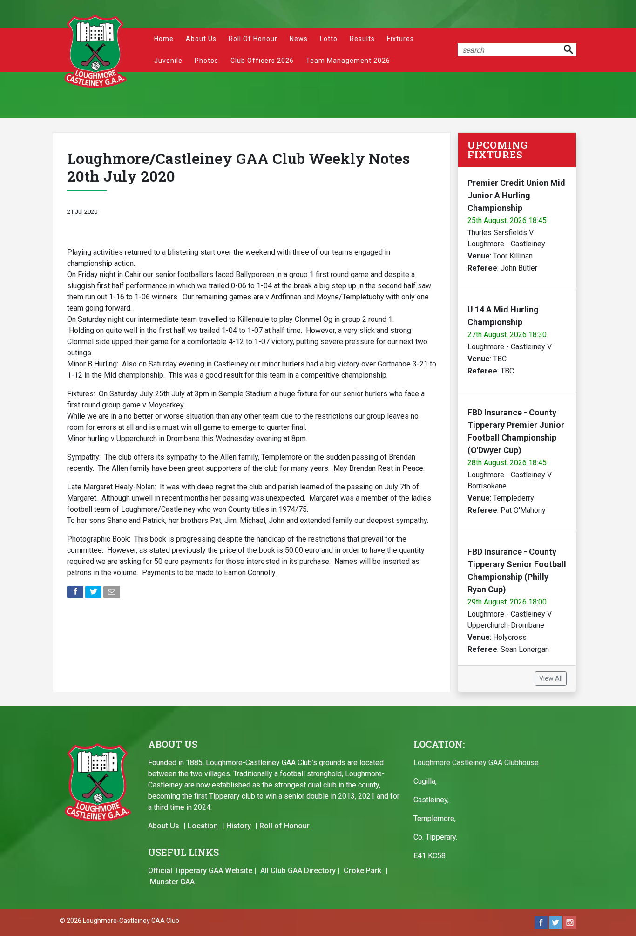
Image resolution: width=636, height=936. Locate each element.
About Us (201, 38)
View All (550, 678)
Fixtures (400, 38)
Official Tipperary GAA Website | (203, 870)
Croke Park (362, 870)
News (299, 38)
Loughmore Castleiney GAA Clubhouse (476, 762)
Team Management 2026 (348, 60)
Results (362, 38)
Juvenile (168, 60)
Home (164, 38)
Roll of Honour (253, 38)
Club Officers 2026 (262, 60)
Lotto (329, 38)
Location (203, 825)
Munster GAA (172, 881)
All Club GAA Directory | (300, 870)
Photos (206, 60)
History (238, 825)
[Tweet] (94, 594)
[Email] (112, 594)
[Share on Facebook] (76, 594)
